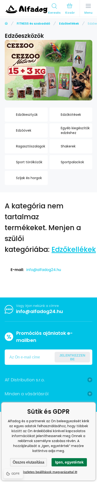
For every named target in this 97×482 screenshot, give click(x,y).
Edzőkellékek (69, 24)
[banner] (26, 9)
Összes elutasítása (28, 462)
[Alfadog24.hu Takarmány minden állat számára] (6, 23)
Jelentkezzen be (72, 357)
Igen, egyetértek (69, 462)
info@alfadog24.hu (43, 269)
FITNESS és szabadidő (33, 24)
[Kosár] (70, 9)
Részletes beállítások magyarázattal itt (48, 472)
